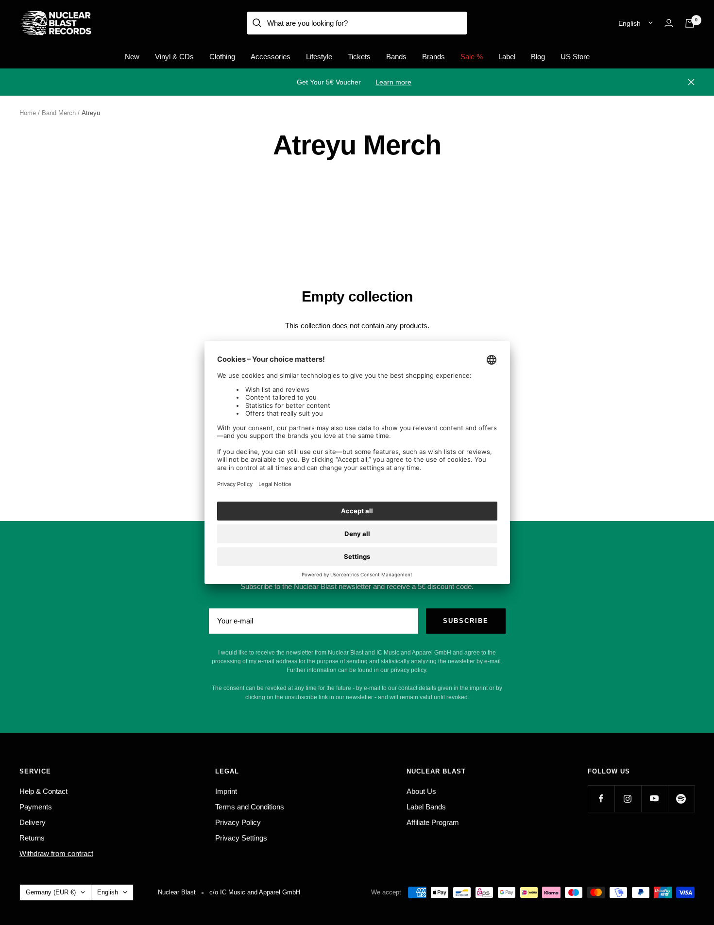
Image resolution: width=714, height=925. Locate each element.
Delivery (32, 822)
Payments (35, 807)
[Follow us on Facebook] (601, 798)
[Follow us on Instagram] (627, 798)
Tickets (359, 56)
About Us (421, 791)
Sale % (471, 56)
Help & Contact (43, 791)
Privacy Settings (241, 838)
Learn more (393, 82)
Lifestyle (319, 56)
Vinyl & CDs (174, 56)
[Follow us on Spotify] (681, 798)
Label (506, 56)
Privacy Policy (238, 822)
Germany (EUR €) (51, 892)
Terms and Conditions (249, 807)
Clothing (222, 56)
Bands (396, 56)
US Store (575, 56)
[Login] (668, 23)
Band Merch (59, 113)
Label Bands (426, 807)
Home (27, 113)
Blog (538, 56)
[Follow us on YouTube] (654, 798)
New (132, 56)
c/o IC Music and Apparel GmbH (254, 892)
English (629, 23)
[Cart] (690, 23)
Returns (32, 838)
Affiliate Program (433, 822)
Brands (433, 56)
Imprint (226, 791)
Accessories (270, 56)
